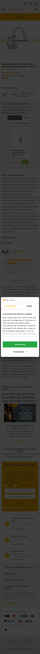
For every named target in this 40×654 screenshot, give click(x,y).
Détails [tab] (29, 306)
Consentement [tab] (10, 306)
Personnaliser (18, 352)
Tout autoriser (20, 344)
